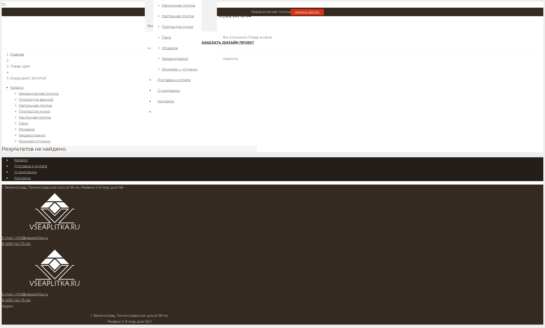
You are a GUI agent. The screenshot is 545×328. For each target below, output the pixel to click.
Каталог (17, 88)
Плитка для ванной (36, 99)
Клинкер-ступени (35, 141)
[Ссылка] (55, 288)
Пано (23, 123)
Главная (17, 54)
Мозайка (26, 129)
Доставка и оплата (30, 166)
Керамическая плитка (38, 94)
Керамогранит (32, 135)
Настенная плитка (35, 117)
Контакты (22, 178)
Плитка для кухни (34, 111)
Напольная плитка (35, 105)
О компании (25, 172)
